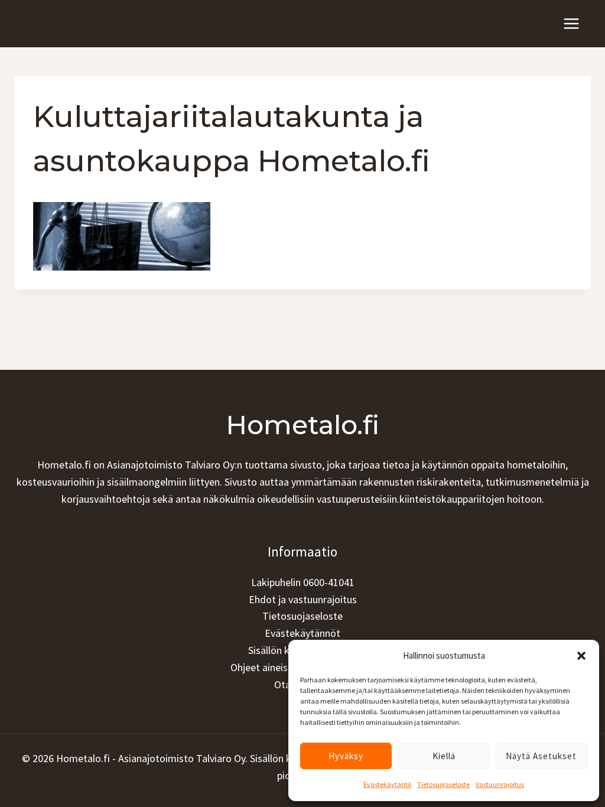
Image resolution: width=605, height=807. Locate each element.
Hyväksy (345, 756)
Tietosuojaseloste (443, 784)
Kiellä (444, 756)
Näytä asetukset (541, 756)
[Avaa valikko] (571, 23)
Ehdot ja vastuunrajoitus (303, 599)
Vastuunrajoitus (500, 784)
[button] (581, 656)
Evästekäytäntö (387, 784)
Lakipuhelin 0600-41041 (302, 582)
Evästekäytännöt (302, 633)
